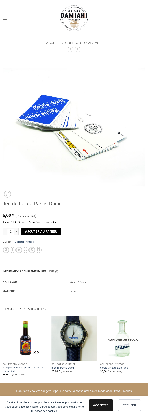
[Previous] (3, 349)
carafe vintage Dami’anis (114, 367)
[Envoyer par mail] (26, 250)
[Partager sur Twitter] (19, 250)
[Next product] (70, 49)
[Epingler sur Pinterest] (32, 250)
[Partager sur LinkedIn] (39, 250)
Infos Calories (123, 391)
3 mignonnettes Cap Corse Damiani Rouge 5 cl (23, 369)
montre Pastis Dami (62, 367)
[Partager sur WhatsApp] (6, 250)
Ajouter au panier (41, 231)
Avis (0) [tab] (53, 271)
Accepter (101, 405)
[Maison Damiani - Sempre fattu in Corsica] (74, 18)
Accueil (53, 43)
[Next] (145, 349)
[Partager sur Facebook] (13, 250)
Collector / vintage (83, 43)
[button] (5, 18)
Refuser (129, 405)
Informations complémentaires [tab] (24, 271)
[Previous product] (77, 49)
